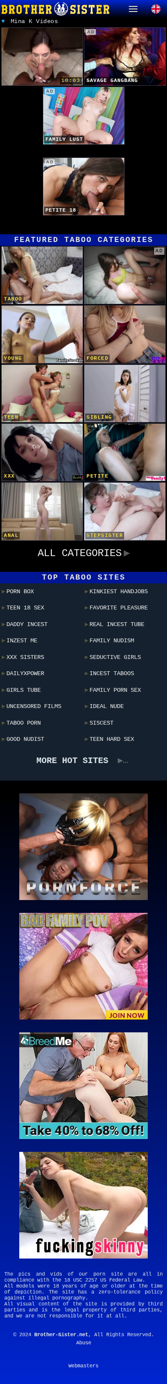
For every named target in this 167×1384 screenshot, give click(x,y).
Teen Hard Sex (111, 739)
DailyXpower (25, 673)
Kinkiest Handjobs (118, 591)
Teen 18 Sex (25, 607)
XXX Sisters (25, 657)
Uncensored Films (33, 706)
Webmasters (83, 1366)
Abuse (83, 1343)
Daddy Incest (27, 624)
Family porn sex (115, 690)
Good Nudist (25, 739)
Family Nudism (111, 640)
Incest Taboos (111, 673)
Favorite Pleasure (118, 607)
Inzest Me (21, 640)
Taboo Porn (23, 723)
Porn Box (20, 591)
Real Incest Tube (116, 624)
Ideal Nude (106, 706)
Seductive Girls (115, 657)
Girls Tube (23, 690)
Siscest (101, 723)
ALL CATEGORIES (80, 553)
